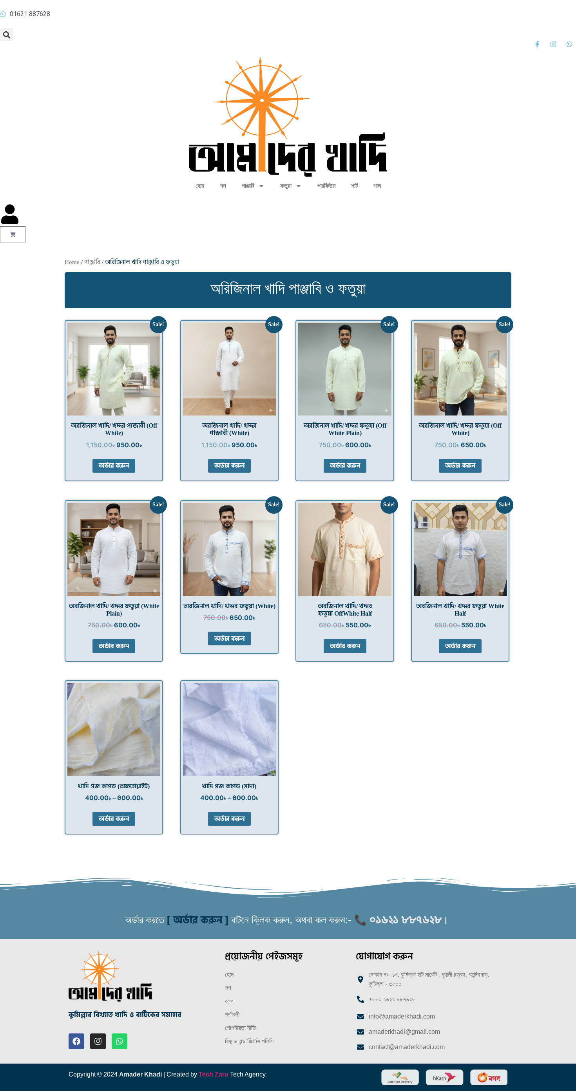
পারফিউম (326, 186)
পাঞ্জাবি (248, 186)
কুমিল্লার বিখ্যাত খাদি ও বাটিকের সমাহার (125, 1015)
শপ (223, 186)
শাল (377, 186)
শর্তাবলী (232, 1014)
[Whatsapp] (119, 1041)
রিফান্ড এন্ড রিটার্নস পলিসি (249, 1041)
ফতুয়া (286, 186)
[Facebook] (76, 1041)
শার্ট (354, 186)
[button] (6, 34)
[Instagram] (98, 1041)
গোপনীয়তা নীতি (240, 1027)
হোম (200, 186)
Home (72, 262)
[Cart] (12, 234)
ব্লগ (229, 1001)
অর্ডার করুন (114, 465)
